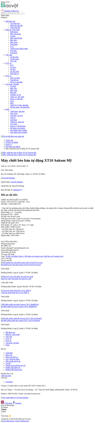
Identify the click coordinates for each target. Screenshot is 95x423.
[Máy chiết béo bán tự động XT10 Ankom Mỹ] (18, 153)
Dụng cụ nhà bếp (16, 99)
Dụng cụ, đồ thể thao (18, 126)
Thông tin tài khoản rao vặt (15, 365)
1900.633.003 (6, 376)
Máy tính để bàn (16, 38)
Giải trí (12, 118)
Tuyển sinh (14, 57)
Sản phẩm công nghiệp (18, 130)
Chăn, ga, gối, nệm (17, 97)
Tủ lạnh (13, 86)
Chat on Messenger (21, 421)
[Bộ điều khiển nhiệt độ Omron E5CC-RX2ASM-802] (21, 318)
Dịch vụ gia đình (16, 82)
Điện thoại (14, 32)
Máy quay (14, 42)
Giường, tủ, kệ (15, 95)
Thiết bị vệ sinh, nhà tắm (19, 105)
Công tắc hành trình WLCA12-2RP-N (15, 293)
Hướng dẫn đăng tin (13, 368)
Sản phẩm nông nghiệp (18, 132)
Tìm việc (13, 61)
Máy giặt (13, 88)
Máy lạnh (13, 90)
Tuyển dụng (14, 59)
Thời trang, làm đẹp (17, 111)
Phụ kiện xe (14, 74)
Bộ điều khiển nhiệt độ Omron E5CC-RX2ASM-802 (20, 321)
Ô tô (11, 65)
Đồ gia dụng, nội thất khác (20, 107)
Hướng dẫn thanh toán (14, 370)
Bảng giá (9, 355)
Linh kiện (13, 53)
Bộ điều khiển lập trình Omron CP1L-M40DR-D (19, 307)
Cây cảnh (13, 124)
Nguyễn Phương (17, 182)
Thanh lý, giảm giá (17, 122)
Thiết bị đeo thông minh (19, 49)
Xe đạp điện (14, 72)
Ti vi (12, 46)
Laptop (12, 36)
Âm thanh (13, 44)
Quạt (12, 101)
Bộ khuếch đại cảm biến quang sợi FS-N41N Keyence (21, 265)
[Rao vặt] (9, 8)
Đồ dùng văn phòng (17, 128)
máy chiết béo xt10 (47, 256)
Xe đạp (13, 70)
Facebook (9, 382)
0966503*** (17, 190)
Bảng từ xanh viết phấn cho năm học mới (16, 279)
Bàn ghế (13, 93)
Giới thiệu (9, 353)
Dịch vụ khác (15, 78)
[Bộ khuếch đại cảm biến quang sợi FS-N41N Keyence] (22, 263)
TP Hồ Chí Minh (12, 142)
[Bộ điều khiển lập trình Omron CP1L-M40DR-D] (20, 304)
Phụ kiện (13, 51)
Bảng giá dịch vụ (12, 357)
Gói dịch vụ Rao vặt (11, 11)
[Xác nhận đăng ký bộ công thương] (14, 398)
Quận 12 (9, 144)
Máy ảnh (13, 40)
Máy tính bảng (15, 34)
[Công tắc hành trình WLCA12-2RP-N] (16, 291)
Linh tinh (13, 120)
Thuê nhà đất (15, 28)
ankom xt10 (59, 256)
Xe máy (13, 67)
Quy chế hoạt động (13, 359)
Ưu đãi (8, 363)
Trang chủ (9, 140)
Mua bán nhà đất (16, 26)
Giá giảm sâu (15, 23)
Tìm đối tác (14, 80)
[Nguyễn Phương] (8, 178)
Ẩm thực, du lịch (16, 116)
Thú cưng (13, 114)
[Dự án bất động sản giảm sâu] (12, 136)
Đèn (11, 103)
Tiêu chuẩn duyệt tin (13, 361)
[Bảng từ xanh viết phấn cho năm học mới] (17, 277)
